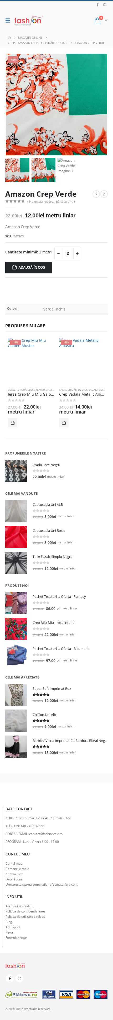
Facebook (10, 978)
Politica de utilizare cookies (25, 916)
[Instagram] (104, 5)
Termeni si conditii (19, 906)
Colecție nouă (17, 389)
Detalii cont (14, 879)
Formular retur (16, 937)
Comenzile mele (17, 868)
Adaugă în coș (31, 267)
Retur (9, 932)
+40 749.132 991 (32, 826)
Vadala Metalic (99, 389)
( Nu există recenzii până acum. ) (51, 201)
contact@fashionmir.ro (46, 834)
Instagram (19, 978)
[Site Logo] (28, 20)
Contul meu (14, 863)
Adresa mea (14, 874)
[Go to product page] (16, 471)
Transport (13, 927)
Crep (30, 389)
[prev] (96, 194)
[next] (104, 194)
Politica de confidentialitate (25, 911)
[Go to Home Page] (9, 37)
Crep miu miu (42, 389)
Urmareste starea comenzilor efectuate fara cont (42, 884)
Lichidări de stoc (76, 389)
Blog (9, 922)
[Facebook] (97, 5)
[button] (9, 20)
